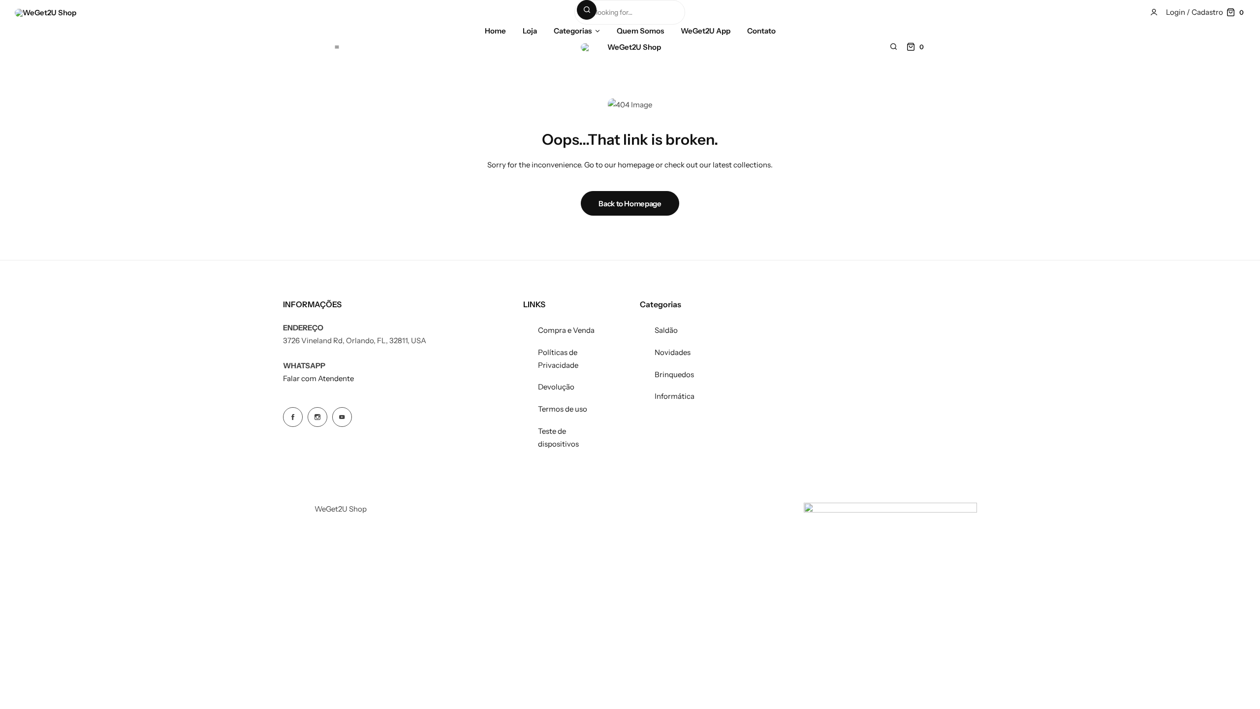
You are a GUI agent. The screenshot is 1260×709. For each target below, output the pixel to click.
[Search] (587, 10)
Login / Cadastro (1194, 12)
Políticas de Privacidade (558, 359)
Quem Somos (640, 30)
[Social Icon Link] (293, 417)
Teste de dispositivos (558, 437)
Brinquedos (674, 374)
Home (495, 30)
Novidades (673, 352)
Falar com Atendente (318, 378)
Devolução (556, 386)
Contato (761, 30)
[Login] (1154, 12)
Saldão (666, 330)
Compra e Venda (566, 330)
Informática (674, 396)
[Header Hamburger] (337, 46)
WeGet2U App (705, 30)
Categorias (573, 30)
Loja (530, 30)
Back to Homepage (629, 203)
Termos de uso (562, 409)
